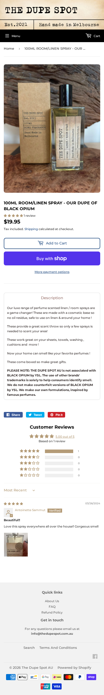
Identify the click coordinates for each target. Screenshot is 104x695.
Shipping (31, 229)
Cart (96, 36)
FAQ (52, 606)
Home (9, 48)
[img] (13, 504)
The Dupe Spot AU (37, 667)
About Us (52, 601)
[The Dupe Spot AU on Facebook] (95, 657)
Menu (16, 36)
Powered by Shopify (74, 667)
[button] (14, 215)
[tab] (52, 298)
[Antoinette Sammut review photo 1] (16, 545)
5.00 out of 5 (65, 436)
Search (29, 648)
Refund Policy (52, 612)
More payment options (52, 272)
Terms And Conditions (58, 648)
